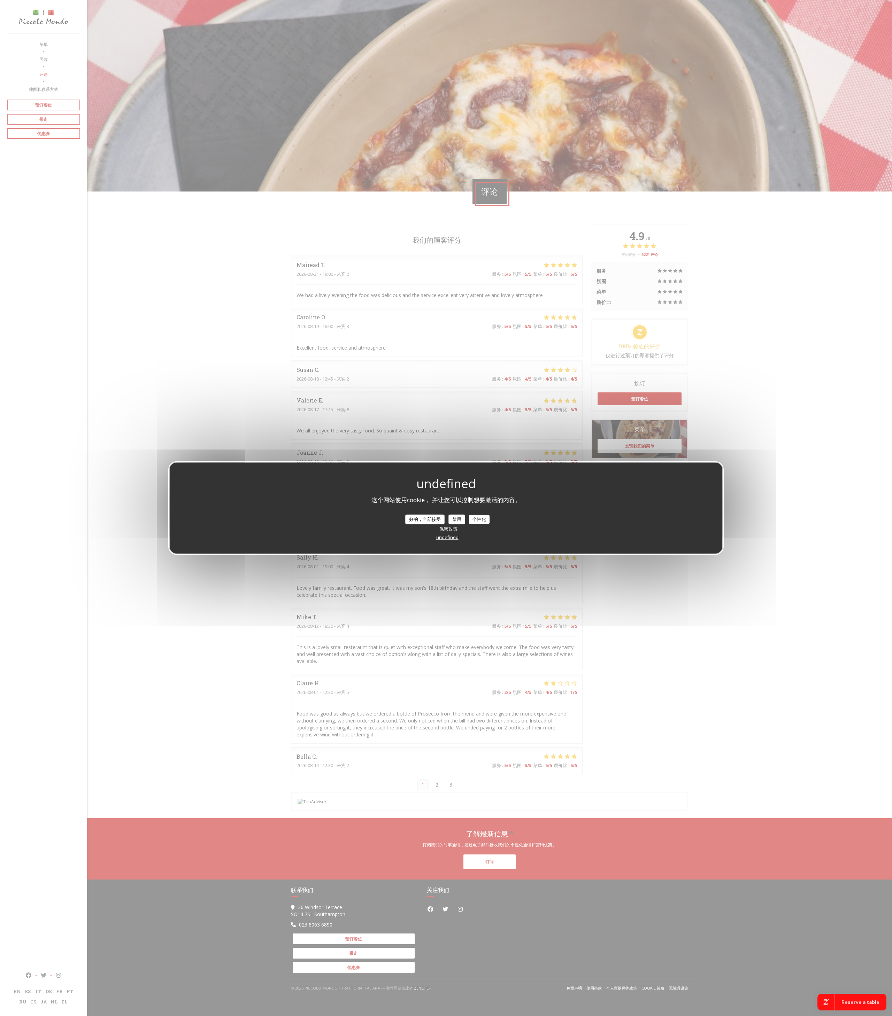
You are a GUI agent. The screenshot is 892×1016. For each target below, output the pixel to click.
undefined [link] (447, 537)
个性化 (479, 519)
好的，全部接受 (425, 519)
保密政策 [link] (448, 528)
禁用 (456, 519)
